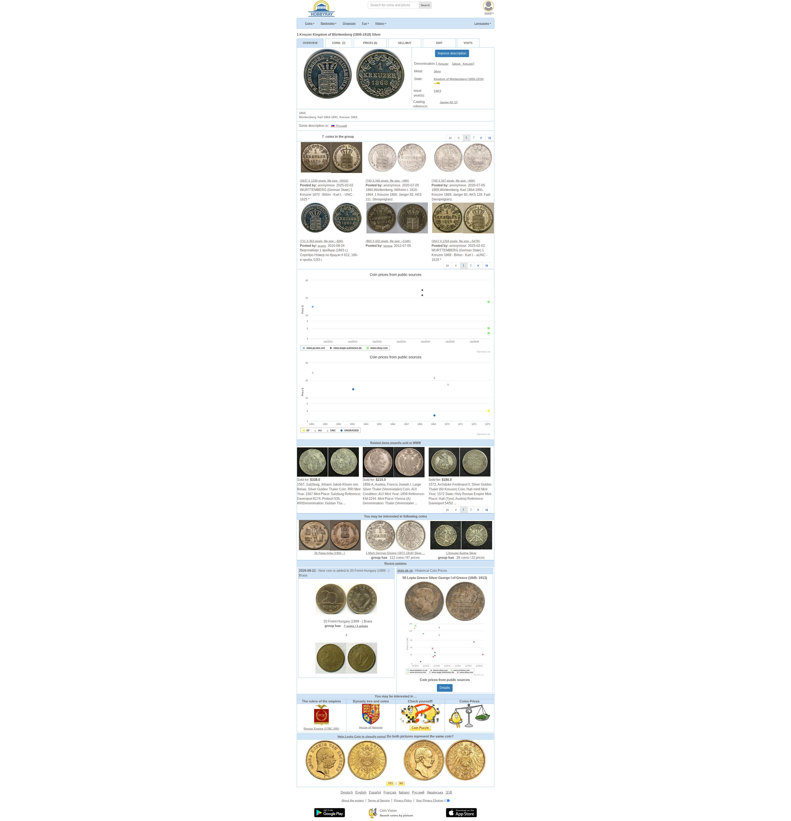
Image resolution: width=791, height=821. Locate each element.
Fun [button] (364, 23)
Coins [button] (308, 23)
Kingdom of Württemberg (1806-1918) (459, 79)
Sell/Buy (404, 43)
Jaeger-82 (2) (449, 102)
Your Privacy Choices (429, 800)
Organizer (349, 23)
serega (387, 245)
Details (445, 687)
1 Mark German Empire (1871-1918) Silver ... (395, 553)
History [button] (379, 23)
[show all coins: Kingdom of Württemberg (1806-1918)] (438, 83)
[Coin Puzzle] (420, 714)
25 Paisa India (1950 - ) (329, 553)
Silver (437, 71)
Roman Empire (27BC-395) (321, 728)
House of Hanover (371, 727)
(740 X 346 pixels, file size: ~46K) (387, 180)
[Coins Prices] (469, 715)
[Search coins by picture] (373, 813)
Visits (468, 43)
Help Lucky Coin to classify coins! (362, 736)
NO (401, 783)
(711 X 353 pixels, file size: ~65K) (321, 241)
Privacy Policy (403, 800)
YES (390, 783)
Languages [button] (481, 23)
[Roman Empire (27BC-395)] (321, 714)
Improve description (452, 53)
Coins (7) (338, 43)
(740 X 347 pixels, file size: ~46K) (453, 180)
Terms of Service (379, 800)
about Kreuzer (463, 63)
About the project (353, 800)
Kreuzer (443, 63)
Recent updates (395, 563)
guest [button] (488, 13)
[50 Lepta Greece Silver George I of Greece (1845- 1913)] (445, 628)
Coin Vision (388, 810)
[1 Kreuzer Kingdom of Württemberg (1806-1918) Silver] (331, 157)
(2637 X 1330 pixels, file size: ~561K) (324, 180)
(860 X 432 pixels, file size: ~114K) (388, 241)
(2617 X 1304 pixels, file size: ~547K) (456, 241)
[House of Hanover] (371, 714)
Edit (439, 43)
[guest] (489, 5)
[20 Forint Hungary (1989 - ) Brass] (346, 598)
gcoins (322, 245)
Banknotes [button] (328, 23)
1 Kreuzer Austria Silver (461, 553)
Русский (341, 125)
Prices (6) (370, 43)
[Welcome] (321, 8)
